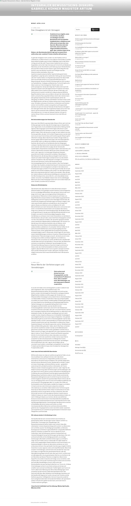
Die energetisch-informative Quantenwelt (85, 94)
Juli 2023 (77, 202)
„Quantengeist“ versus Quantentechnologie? (86, 108)
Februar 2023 (78, 207)
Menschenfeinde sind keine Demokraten (85, 61)
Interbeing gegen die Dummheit (83, 43)
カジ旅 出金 (78, 153)
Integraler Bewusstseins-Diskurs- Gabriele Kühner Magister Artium (62, 7)
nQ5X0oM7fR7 (79, 150)
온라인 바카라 (78, 156)
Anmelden (77, 344)
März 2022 (77, 233)
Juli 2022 (77, 224)
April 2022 (77, 230)
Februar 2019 (78, 298)
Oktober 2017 (78, 318)
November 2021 (79, 244)
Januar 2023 (78, 210)
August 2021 (78, 253)
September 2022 (79, 219)
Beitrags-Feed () (80, 347)
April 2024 (77, 185)
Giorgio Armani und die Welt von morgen (85, 70)
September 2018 (79, 312)
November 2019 (79, 287)
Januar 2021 (78, 264)
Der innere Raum (79, 98)
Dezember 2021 (79, 241)
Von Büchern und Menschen (92, 159)
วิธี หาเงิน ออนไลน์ (79, 159)
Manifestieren (78, 80)
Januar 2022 (78, 239)
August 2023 (78, 199)
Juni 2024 (77, 179)
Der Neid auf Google (80, 65)
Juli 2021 (77, 256)
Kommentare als (80, 350)
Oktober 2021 (78, 247)
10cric (76, 147)
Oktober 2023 (78, 193)
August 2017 (78, 324)
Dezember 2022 (79, 213)
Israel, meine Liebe (80, 119)
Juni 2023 (77, 205)
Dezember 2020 (79, 267)
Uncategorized (79, 335)
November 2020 (79, 270)
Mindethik (82, 147)
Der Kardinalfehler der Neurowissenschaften (86, 47)
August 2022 (78, 222)
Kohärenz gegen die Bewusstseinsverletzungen (87, 39)
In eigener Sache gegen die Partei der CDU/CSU (87, 84)
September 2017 (79, 321)
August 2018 (78, 315)
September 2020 (79, 275)
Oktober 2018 (78, 309)
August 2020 (78, 278)
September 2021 (79, 250)
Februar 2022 (78, 236)
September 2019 (79, 292)
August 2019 (78, 295)
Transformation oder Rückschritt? (83, 133)
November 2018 (79, 307)
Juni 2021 (77, 258)
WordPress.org (79, 353)
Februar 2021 (78, 261)
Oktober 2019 (78, 290)
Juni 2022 (77, 227)
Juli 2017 (77, 326)
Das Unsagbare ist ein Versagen (45, 30)
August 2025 (78, 173)
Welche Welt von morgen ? (82, 57)
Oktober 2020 (78, 273)
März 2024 (78, 188)
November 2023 (79, 190)
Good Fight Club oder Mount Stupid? (84, 123)
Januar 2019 (78, 301)
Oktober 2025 (78, 168)
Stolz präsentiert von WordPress (39, 502)
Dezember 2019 (79, 284)
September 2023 (79, 196)
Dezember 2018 (79, 304)
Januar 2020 (78, 281)
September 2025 (79, 171)
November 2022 (79, 216)
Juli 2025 (77, 176)
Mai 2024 (77, 182)
